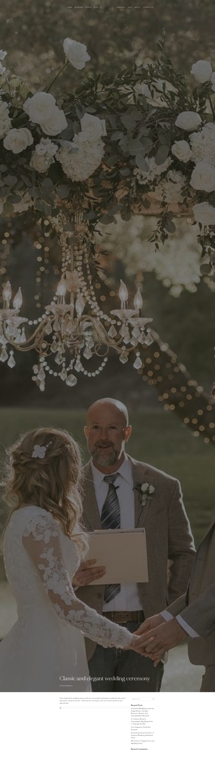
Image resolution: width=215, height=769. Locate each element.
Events (89, 7)
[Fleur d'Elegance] (107, 7)
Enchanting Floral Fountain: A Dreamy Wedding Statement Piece (142, 735)
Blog (96, 7)
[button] (140, 7)
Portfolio (121, 7)
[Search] (153, 699)
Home (70, 7)
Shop (130, 7)
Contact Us (148, 7)
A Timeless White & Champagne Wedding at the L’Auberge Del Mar (142, 721)
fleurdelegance (67, 686)
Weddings (79, 7)
